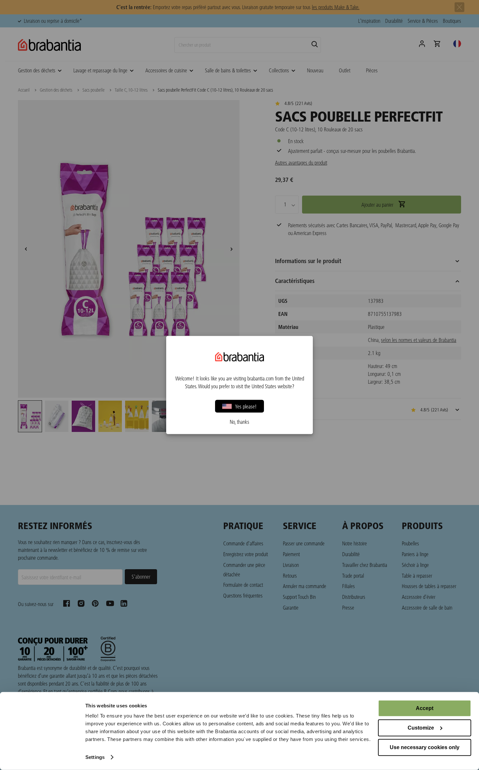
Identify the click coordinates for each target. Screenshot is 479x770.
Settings (95, 757)
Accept (424, 708)
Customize (421, 728)
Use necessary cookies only (424, 747)
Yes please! (246, 406)
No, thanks (239, 421)
